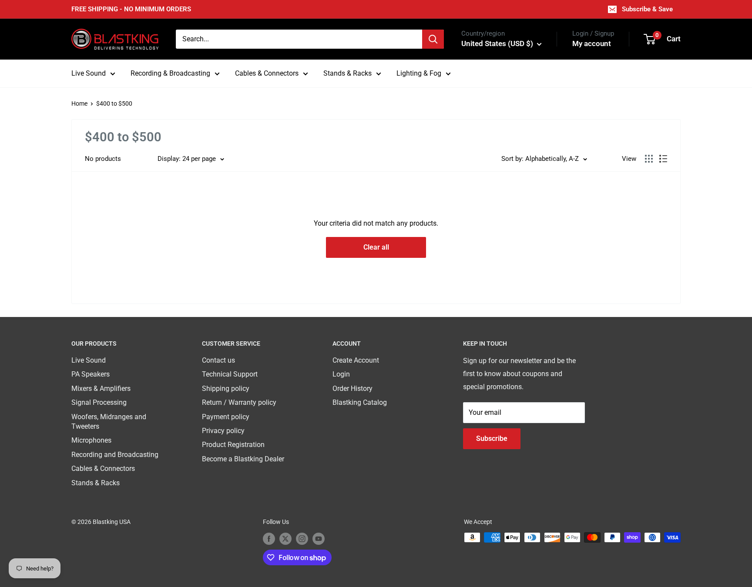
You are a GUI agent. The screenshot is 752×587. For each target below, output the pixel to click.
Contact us (218, 360)
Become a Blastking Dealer (243, 459)
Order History (352, 388)
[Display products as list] (663, 159)
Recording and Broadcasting (114, 454)
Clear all (376, 247)
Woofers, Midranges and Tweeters (108, 421)
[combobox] (299, 39)
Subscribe (491, 438)
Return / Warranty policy (239, 402)
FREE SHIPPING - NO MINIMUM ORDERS (131, 9)
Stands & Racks (347, 73)
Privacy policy (223, 431)
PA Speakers (90, 374)
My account (591, 43)
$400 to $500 (114, 103)
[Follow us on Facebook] (269, 538)
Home (79, 103)
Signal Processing (99, 402)
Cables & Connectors (267, 73)
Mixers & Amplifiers (101, 388)
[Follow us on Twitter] (285, 538)
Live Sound (88, 73)
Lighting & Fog (418, 73)
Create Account (355, 360)
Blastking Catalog (359, 402)
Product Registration (233, 444)
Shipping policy (225, 388)
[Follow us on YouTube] (318, 538)
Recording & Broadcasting (170, 73)
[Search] (433, 39)
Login (341, 374)
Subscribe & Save (647, 9)
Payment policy (225, 417)
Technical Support (230, 374)
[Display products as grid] (649, 159)
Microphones (91, 440)
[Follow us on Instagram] (302, 538)
